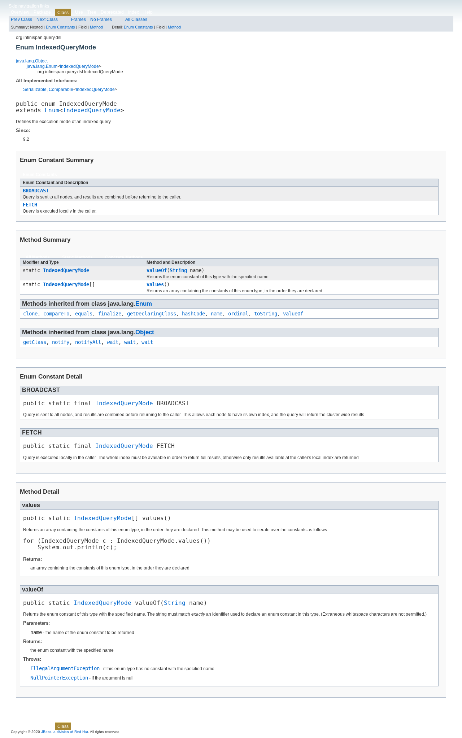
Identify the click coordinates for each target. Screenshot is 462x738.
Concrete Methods (124, 257)
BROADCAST (36, 190)
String (178, 270)
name (216, 313)
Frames (78, 19)
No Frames (101, 19)
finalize (109, 313)
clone (30, 313)
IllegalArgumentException (65, 668)
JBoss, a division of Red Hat (64, 732)
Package (42, 12)
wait (112, 342)
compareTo (56, 313)
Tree (91, 12)
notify (60, 342)
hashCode (193, 313)
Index (133, 12)
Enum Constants (60, 27)
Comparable (61, 89)
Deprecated (112, 12)
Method (96, 27)
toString (265, 313)
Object (144, 332)
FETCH (30, 205)
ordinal (238, 313)
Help (148, 12)
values (155, 284)
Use (79, 12)
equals (83, 313)
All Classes (136, 19)
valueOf (157, 270)
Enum (52, 110)
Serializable (35, 89)
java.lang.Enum (42, 66)
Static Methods (77, 257)
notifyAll (88, 342)
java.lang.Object (32, 61)
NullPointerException (59, 678)
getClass (34, 342)
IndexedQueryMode (79, 66)
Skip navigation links (29, 6)
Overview (20, 12)
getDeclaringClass (151, 313)
